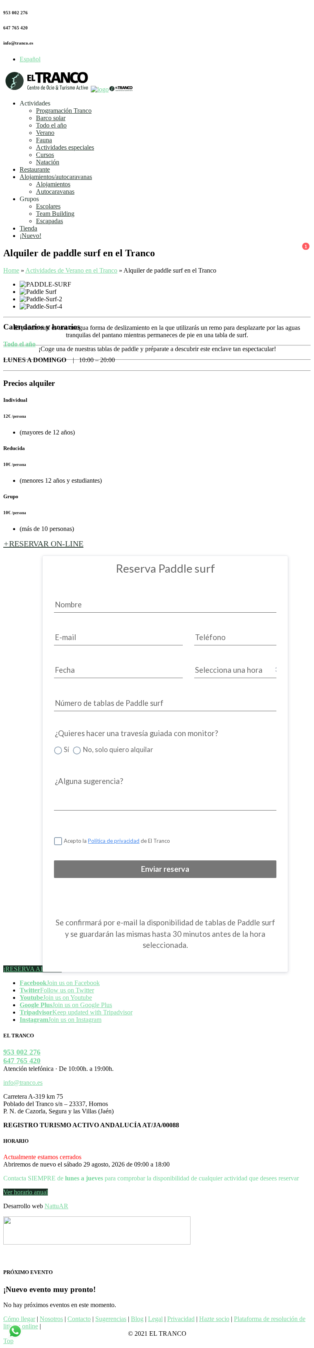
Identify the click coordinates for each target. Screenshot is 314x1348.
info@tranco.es (23, 1082)
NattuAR (56, 1205)
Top (8, 1340)
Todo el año (51, 125)
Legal (155, 1318)
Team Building (55, 213)
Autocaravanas (55, 191)
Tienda (28, 228)
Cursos (45, 154)
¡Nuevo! (30, 235)
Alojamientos (53, 184)
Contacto (79, 1318)
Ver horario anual (25, 1192)
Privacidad (181, 1318)
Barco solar (50, 117)
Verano (45, 132)
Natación (47, 162)
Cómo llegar (19, 1318)
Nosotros (51, 1318)
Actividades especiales (65, 147)
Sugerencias (110, 1318)
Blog (137, 1318)
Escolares (48, 206)
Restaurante (35, 169)
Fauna (44, 140)
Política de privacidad (113, 840)
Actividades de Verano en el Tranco (71, 270)
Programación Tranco (64, 110)
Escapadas (49, 220)
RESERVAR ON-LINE (43, 543)
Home (11, 270)
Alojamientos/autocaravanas (56, 176)
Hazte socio (214, 1318)
